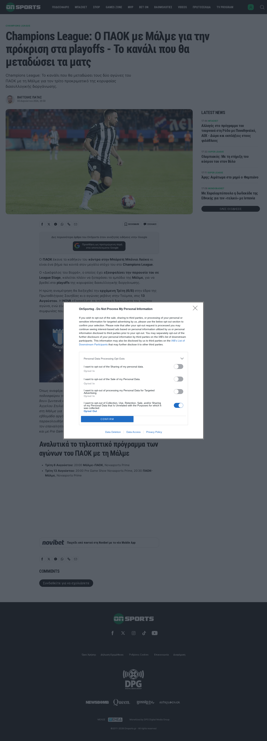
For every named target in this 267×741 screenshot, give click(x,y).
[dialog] (133, 370)
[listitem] (133, 358)
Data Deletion (113, 432)
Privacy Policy (154, 432)
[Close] (196, 309)
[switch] (178, 366)
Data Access (133, 432)
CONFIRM (107, 419)
